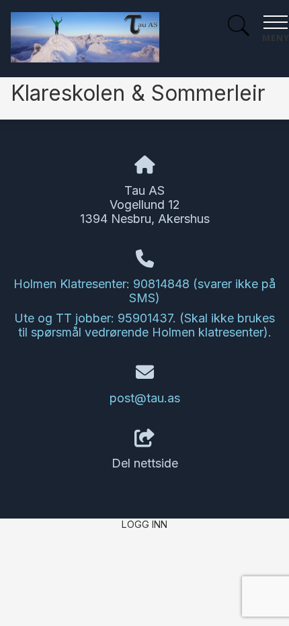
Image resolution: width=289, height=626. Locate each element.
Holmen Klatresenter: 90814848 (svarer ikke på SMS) (144, 291)
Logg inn (144, 524)
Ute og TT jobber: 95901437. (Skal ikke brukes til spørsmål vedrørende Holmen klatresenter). (144, 325)
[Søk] (238, 27)
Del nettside (145, 463)
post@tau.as (145, 398)
